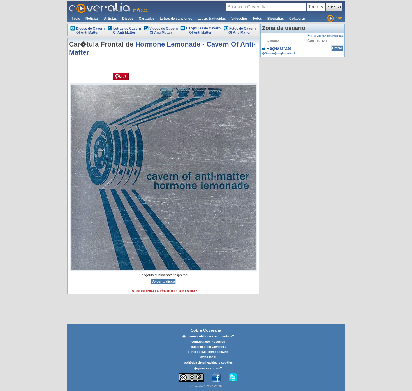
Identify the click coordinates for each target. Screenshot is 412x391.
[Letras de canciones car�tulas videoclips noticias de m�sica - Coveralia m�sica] (99, 4)
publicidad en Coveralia (208, 346)
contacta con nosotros (208, 341)
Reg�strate (278, 48)
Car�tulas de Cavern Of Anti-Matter (203, 30)
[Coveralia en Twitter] (232, 377)
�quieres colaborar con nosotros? (208, 336)
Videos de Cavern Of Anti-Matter (163, 30)
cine (338, 17)
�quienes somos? (208, 368)
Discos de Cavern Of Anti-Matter (90, 30)
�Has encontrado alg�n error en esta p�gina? (164, 290)
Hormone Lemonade (167, 44)
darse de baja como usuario (208, 351)
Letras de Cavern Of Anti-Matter (127, 30)
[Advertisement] (302, 93)
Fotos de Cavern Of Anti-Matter (242, 30)
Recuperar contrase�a (327, 35)
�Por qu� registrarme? (278, 53)
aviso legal (208, 356)
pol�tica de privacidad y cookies (208, 362)
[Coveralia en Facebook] (216, 377)
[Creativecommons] (191, 377)
